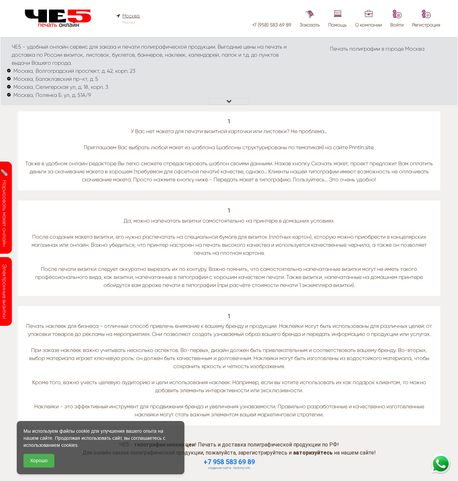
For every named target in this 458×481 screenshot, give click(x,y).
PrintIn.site (361, 147)
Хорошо (39, 460)
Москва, (131, 15)
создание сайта (219, 468)
